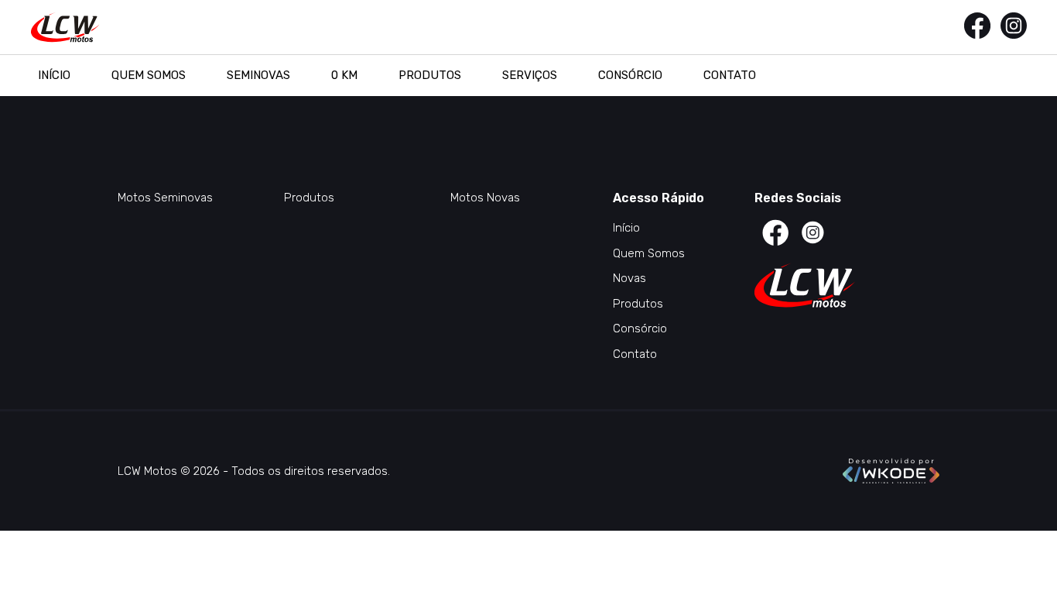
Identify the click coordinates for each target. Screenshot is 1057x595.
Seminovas (258, 75)
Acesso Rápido (658, 198)
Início (54, 75)
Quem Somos (148, 75)
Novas (629, 278)
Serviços (529, 75)
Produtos (430, 75)
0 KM (344, 75)
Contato (729, 75)
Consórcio (630, 75)
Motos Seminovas (165, 198)
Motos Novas (485, 198)
